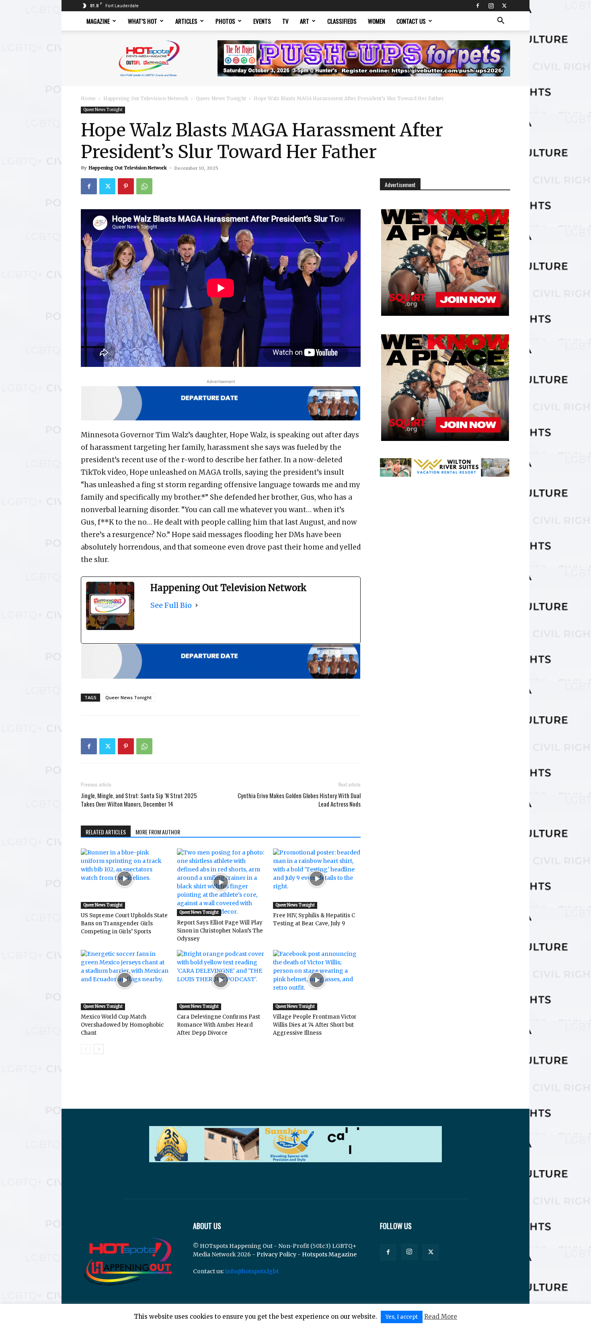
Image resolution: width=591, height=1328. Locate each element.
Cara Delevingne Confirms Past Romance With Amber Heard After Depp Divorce (218, 1024)
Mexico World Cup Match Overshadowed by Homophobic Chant (122, 1024)
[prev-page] (86, 1049)
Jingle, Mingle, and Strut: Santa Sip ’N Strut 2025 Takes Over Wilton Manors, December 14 (139, 799)
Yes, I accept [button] (402, 1317)
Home (88, 98)
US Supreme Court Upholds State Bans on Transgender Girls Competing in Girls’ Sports (124, 923)
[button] (500, 21)
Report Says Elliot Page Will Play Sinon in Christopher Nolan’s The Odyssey (220, 930)
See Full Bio (171, 605)
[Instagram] (491, 5)
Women (376, 20)
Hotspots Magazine (329, 1254)
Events (262, 20)
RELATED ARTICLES (106, 832)
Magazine (98, 20)
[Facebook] (478, 5)
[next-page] (99, 1049)
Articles (186, 20)
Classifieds (342, 20)
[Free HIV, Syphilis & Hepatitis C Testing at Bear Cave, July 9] (317, 878)
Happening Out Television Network (145, 98)
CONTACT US (411, 20)
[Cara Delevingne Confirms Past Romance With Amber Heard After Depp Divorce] (221, 980)
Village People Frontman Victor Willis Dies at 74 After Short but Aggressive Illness (315, 1024)
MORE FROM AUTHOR (157, 832)
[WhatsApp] (144, 186)
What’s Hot (142, 20)
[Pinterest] (126, 186)
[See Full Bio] (196, 605)
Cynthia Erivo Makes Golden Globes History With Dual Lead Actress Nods (299, 799)
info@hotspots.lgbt (252, 1271)
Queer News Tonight (221, 98)
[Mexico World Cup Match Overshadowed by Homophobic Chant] (124, 980)
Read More (440, 1316)
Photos (225, 20)
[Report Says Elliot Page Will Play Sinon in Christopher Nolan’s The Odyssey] (221, 882)
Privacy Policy (276, 1254)
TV (285, 20)
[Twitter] (504, 5)
